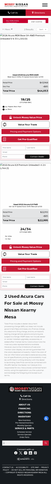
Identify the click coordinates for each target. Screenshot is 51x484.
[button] (46, 418)
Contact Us (8, 467)
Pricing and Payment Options (25, 131)
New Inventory (24, 420)
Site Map (35, 467)
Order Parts (24, 437)
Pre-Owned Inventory (24, 423)
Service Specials (24, 434)
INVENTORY (24, 416)
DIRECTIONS (24, 412)
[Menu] (45, 5)
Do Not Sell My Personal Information (29, 470)
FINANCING (24, 408)
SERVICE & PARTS (24, 428)
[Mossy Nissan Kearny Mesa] (16, 5)
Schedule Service (24, 432)
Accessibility (22, 467)
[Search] (46, 443)
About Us (24, 404)
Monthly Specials (24, 425)
